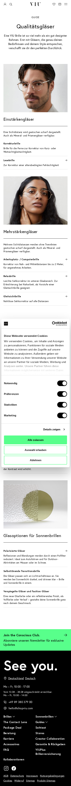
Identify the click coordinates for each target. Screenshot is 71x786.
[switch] (62, 394)
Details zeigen (51, 429)
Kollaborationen (13, 759)
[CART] (60, 4)
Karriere (8, 738)
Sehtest (41, 727)
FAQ (6, 749)
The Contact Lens (15, 722)
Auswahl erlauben (35, 450)
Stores (40, 733)
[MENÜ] (66, 4)
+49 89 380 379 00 (20, 702)
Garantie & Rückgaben (50, 744)
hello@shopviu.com (21, 708)
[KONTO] (5, 4)
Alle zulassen (36, 439)
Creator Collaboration (50, 738)
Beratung (9, 733)
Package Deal (12, 727)
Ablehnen (35, 460)
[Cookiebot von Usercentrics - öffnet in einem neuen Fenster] (52, 323)
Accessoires (11, 744)
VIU (35, 4)
